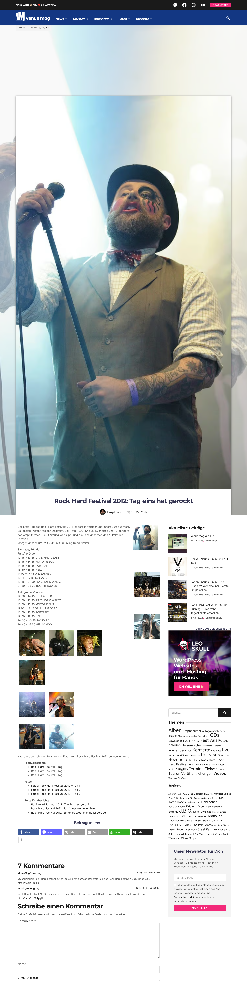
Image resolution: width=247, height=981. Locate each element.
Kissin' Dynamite (202, 811)
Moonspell (173, 820)
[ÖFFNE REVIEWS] (87, 18)
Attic (185, 794)
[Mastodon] (175, 5)
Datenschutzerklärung (187, 897)
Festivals (208, 740)
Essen (196, 741)
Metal (171, 755)
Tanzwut (189, 834)
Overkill (173, 825)
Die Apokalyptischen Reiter (204, 798)
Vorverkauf (172, 778)
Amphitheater (191, 731)
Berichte (172, 736)
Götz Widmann (213, 806)
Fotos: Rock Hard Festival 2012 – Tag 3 (56, 793)
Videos (219, 773)
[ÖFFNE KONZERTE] (151, 18)
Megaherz (202, 816)
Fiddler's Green (195, 806)
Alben (175, 730)
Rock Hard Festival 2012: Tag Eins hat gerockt (60, 804)
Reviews (225, 755)
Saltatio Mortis (203, 825)
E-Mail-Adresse (28, 977)
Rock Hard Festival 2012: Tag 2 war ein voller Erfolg (64, 808)
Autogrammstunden (214, 731)
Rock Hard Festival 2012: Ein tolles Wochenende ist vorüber (69, 812)
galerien (174, 745)
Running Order (203, 764)
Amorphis (172, 794)
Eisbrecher (209, 802)
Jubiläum (217, 746)
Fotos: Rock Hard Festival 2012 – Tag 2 (56, 789)
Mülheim (184, 755)
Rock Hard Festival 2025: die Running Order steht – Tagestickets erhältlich (209, 609)
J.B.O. (185, 811)
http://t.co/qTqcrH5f (29, 882)
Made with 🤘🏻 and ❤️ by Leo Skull (36, 4)
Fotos (223, 740)
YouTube (182, 778)
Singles (182, 769)
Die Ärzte (191, 802)
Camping (193, 736)
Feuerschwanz (176, 806)
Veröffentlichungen (197, 773)
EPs (191, 741)
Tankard (179, 834)
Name (22, 964)
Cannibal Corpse (222, 794)
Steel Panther (207, 829)
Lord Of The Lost (186, 816)
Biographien (183, 736)
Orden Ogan (216, 820)
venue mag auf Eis (202, 536)
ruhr (191, 764)
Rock (198, 760)
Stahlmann (191, 829)
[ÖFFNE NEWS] (66, 18)
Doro (198, 802)
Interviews (207, 746)
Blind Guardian (195, 793)
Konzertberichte (180, 750)
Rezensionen (181, 759)
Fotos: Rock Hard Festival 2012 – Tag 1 (55, 785)
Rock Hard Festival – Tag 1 (48, 767)
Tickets (211, 768)
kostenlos (216, 750)
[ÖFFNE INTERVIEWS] (111, 18)
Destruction (182, 798)
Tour (221, 769)
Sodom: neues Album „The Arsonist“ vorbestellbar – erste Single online (210, 586)
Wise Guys (188, 838)
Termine (196, 768)
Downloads (175, 740)
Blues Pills (208, 794)
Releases (210, 754)
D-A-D (171, 798)
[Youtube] (203, 5)
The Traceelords (203, 834)
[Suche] (224, 712)
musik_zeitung (26, 888)
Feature (35, 27)
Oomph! (205, 821)
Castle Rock (203, 736)
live (226, 750)
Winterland (174, 838)
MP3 (177, 755)
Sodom (180, 829)
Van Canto (224, 834)
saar (213, 765)
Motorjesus (186, 820)
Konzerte (201, 749)
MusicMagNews (27, 873)
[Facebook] (184, 5)
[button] (228, 18)
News (45, 27)
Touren (174, 773)
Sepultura (218, 825)
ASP (180, 794)
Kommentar (27, 921)
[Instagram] (193, 5)
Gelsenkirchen (192, 745)
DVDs (185, 741)
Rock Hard (208, 760)
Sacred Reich (186, 825)
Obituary (197, 821)
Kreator (215, 812)
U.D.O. (215, 834)
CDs (215, 735)
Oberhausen (195, 755)
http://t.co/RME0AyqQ (30, 898)
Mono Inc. (215, 816)
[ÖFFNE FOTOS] (129, 18)
